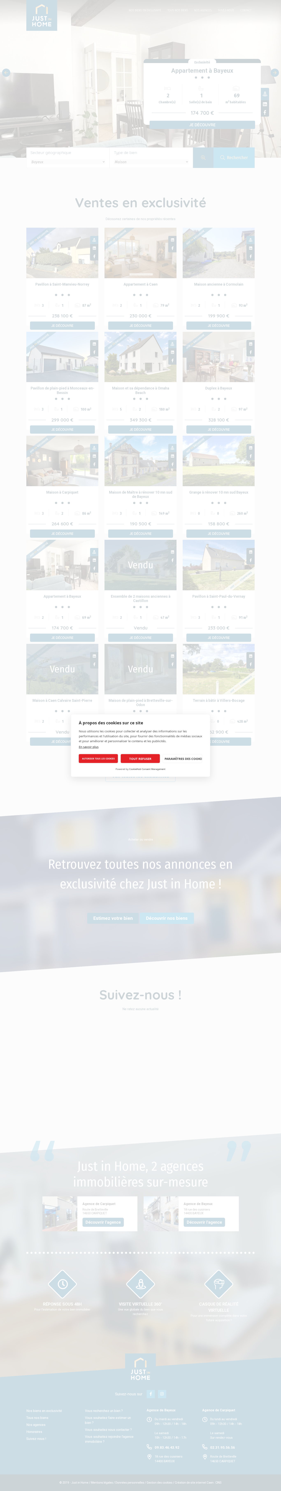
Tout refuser (140, 759)
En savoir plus (89, 747)
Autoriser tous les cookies (98, 758)
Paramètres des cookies (183, 759)
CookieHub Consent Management (147, 769)
